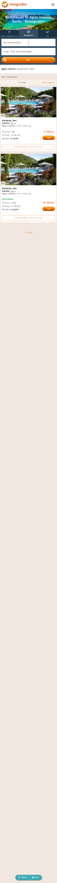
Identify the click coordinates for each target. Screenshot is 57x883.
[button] (14, 42)
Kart (37, 877)
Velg (48, 138)
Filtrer (24, 877)
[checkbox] (4, 89)
